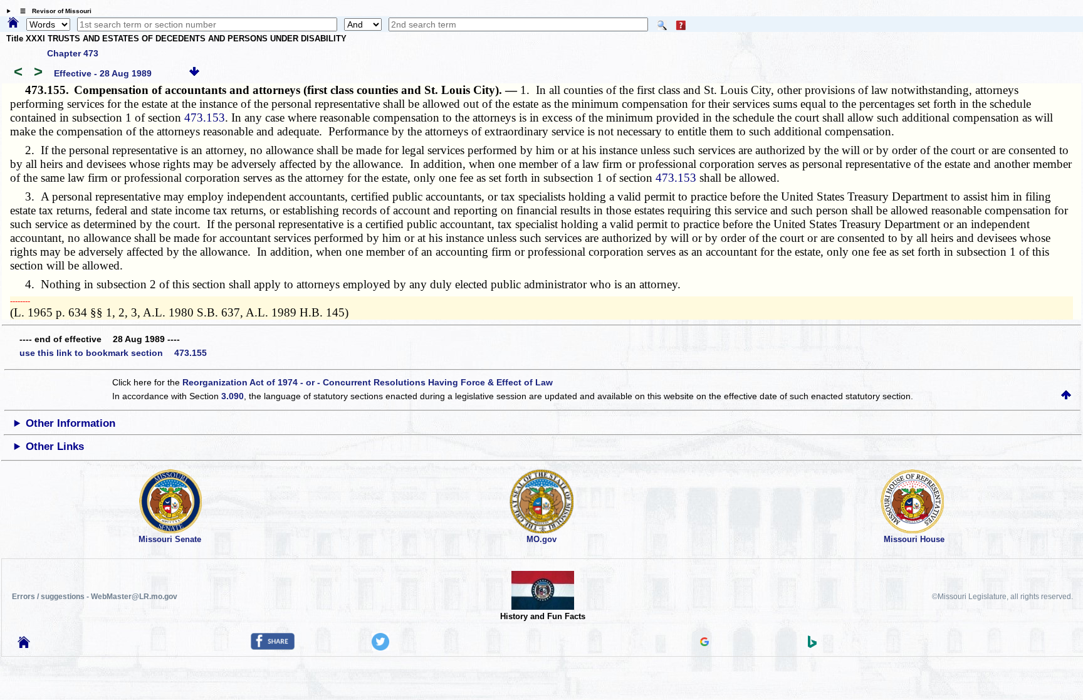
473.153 (204, 117)
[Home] (13, 23)
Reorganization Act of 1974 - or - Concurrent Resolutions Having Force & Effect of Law (367, 382)
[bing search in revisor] (812, 645)
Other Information (70, 423)
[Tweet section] (380, 647)
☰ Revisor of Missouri (53, 11)
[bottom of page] (194, 73)
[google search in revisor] (704, 643)
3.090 (232, 396)
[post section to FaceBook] (273, 647)
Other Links (55, 446)
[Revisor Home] (24, 645)
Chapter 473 (72, 53)
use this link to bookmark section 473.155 (113, 353)
